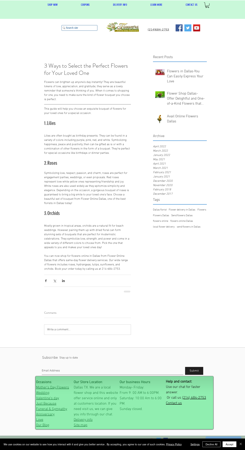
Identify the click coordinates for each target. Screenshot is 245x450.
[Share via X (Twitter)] (54, 280)
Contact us (174, 403)
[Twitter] (187, 27)
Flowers (201, 209)
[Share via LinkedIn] (63, 280)
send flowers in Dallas (189, 226)
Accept (229, 444)
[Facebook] (179, 27)
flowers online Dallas (181, 221)
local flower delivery (164, 226)
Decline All (211, 444)
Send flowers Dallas (182, 215)
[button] (156, 5)
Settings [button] (195, 444)
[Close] (241, 444)
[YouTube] (196, 27)
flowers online (160, 221)
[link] (207, 5)
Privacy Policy (174, 444)
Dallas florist (160, 209)
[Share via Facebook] (46, 280)
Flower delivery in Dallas (182, 209)
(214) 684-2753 (194, 397)
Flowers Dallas (161, 215)
